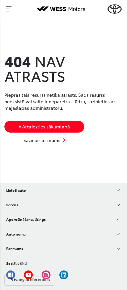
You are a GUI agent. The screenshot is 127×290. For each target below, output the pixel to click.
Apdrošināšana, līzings (26, 219)
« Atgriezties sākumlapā (44, 126)
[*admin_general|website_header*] (115, 9)
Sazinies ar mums (41, 140)
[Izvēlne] (8, 9)
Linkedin (63, 274)
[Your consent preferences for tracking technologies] (30, 279)
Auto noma (16, 233)
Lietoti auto (16, 190)
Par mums (14, 248)
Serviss (12, 204)
